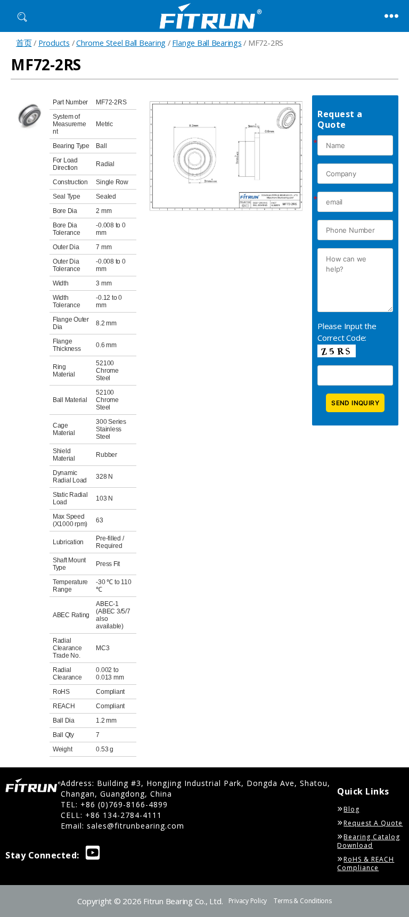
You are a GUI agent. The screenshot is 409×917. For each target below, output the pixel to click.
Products (54, 42)
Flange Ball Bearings (206, 42)
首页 (24, 42)
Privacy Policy (247, 900)
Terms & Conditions (303, 900)
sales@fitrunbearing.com (135, 826)
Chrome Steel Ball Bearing (121, 42)
